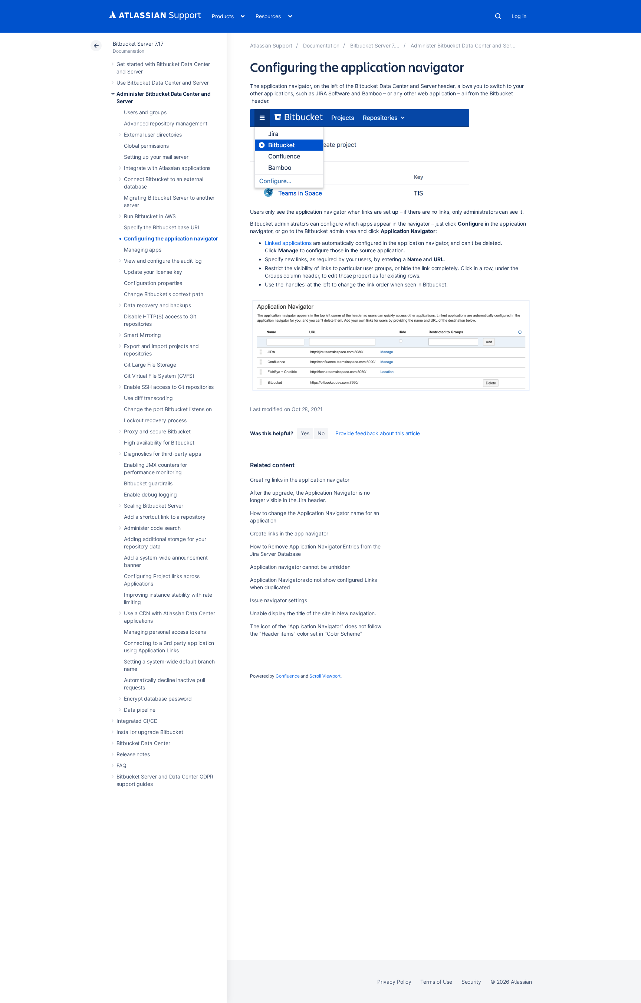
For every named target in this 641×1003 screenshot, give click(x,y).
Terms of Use (436, 982)
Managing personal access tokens (165, 632)
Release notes (133, 754)
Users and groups (145, 112)
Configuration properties (153, 283)
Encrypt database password (158, 698)
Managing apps (142, 249)
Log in (519, 16)
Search (498, 16)
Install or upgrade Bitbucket (149, 732)
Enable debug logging (150, 494)
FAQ (121, 765)
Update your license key (153, 272)
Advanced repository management (165, 123)
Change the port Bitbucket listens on (167, 409)
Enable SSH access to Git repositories (169, 387)
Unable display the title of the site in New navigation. (313, 613)
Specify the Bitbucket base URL (162, 227)
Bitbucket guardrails (148, 483)
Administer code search (152, 528)
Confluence (287, 676)
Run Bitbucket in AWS (150, 216)
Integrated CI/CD (137, 721)
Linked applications (288, 243)
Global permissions (146, 145)
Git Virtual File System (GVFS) (159, 376)
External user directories (153, 134)
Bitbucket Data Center (143, 743)
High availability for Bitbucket (159, 442)
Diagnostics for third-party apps (162, 453)
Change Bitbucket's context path (163, 294)
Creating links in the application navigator (299, 479)
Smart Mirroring (142, 335)
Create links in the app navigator (289, 533)
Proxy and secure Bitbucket (157, 431)
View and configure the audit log (163, 261)
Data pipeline (139, 710)
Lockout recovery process (155, 420)
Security (471, 982)
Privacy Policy (394, 982)
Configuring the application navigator (171, 238)
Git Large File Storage (150, 364)
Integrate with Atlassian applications (167, 168)
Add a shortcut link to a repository (165, 517)
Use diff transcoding (148, 398)
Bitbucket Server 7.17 (138, 43)
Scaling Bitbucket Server (153, 505)
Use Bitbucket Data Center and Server (162, 82)
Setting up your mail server (156, 157)
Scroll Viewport (325, 676)
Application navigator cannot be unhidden (300, 567)
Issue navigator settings (278, 600)
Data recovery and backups (157, 305)
